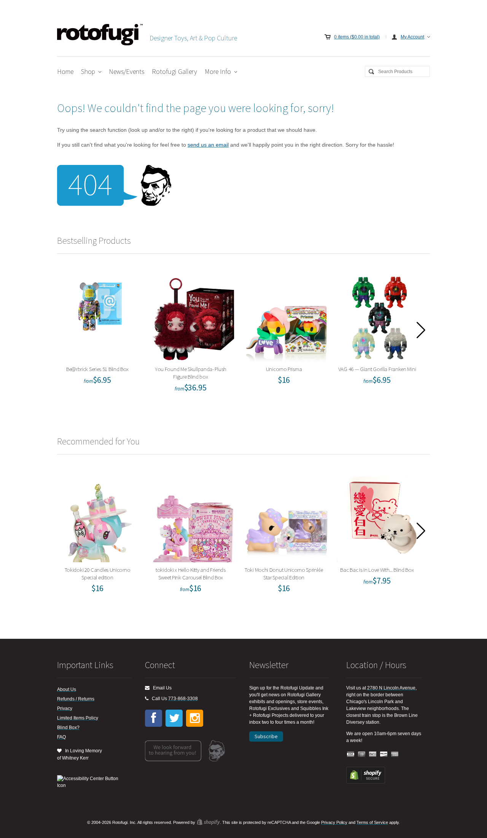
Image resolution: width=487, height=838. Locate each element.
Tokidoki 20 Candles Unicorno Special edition (100, 517)
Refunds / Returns (75, 699)
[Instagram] (194, 718)
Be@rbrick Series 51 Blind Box (100, 316)
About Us (66, 689)
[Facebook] (153, 718)
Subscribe (266, 736)
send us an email (208, 145)
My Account (412, 37)
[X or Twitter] (174, 718)
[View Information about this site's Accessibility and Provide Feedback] (90, 782)
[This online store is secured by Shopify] (365, 782)
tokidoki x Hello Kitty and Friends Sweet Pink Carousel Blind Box (193, 517)
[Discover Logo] (384, 754)
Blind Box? (68, 727)
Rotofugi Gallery (174, 71)
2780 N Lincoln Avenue (391, 688)
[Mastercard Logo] (362, 754)
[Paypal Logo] (373, 754)
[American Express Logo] (395, 754)
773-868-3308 (183, 698)
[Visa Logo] (351, 754)
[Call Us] (146, 698)
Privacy (64, 708)
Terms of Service (372, 822)
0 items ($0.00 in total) (357, 37)
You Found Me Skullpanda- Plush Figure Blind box (193, 317)
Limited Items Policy (77, 718)
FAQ (61, 737)
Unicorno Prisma (286, 317)
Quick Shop (104, 333)
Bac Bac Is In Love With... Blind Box (379, 517)
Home (65, 71)
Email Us (161, 688)
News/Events (126, 71)
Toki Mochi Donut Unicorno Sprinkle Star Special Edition (286, 517)
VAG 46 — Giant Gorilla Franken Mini (379, 317)
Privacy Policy (334, 822)
